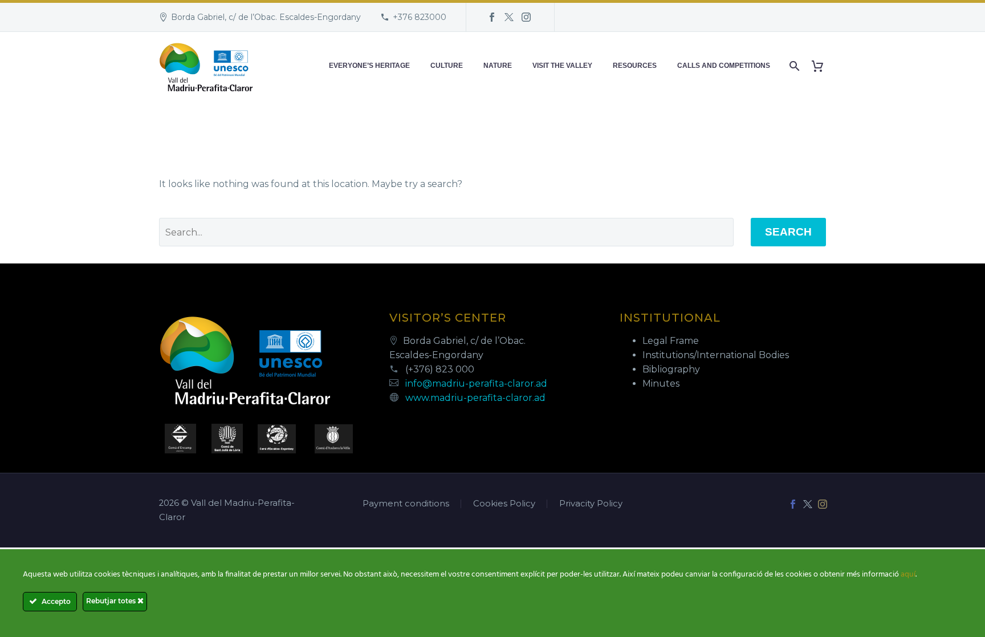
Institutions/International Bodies (715, 355)
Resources (635, 66)
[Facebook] (491, 17)
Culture (446, 66)
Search (788, 232)
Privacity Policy (590, 504)
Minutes (660, 383)
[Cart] (822, 66)
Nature (497, 66)
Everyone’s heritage (369, 66)
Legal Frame (670, 340)
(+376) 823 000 (439, 369)
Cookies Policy (504, 504)
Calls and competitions (723, 66)
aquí (908, 574)
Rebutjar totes (111, 601)
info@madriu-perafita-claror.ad (476, 383)
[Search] (793, 66)
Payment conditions (406, 504)
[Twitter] (509, 17)
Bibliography (671, 369)
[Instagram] (526, 17)
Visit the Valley (562, 66)
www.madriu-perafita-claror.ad (475, 397)
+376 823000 (419, 17)
